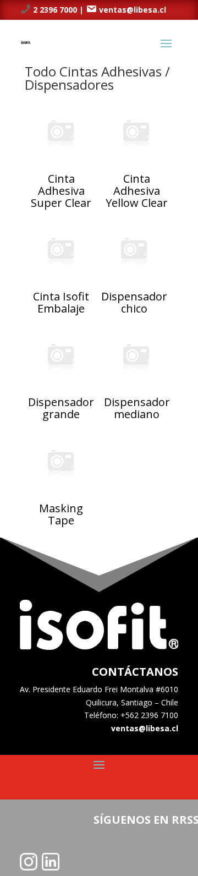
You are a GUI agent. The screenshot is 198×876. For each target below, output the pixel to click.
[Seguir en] (28, 861)
